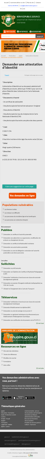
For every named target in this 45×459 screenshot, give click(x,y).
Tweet (6, 75)
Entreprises (23, 31)
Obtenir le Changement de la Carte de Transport (18, 289)
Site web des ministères (10, 351)
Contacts (38, 2)
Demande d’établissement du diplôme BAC (17, 307)
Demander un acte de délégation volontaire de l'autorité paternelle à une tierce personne (21, 252)
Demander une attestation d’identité (11, 57)
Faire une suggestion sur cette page (19, 186)
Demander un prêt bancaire (12, 268)
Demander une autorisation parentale (15, 247)
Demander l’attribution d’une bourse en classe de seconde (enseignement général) (21, 278)
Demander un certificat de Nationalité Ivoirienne (18, 243)
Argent (3, 420)
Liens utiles (6, 365)
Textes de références (10, 354)
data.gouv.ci (26, 444)
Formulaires (7, 361)
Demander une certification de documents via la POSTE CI (21, 320)
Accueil (6, 2)
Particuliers (10, 31)
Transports (4, 422)
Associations (36, 31)
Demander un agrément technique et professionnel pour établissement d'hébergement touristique (21, 316)
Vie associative (29, 420)
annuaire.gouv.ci (10, 440)
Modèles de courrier (9, 358)
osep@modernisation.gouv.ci (28, 5)
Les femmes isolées (11, 209)
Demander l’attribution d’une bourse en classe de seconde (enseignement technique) (21, 303)
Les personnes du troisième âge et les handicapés (20, 216)
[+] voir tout (40, 323)
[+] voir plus (40, 368)
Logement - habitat (6, 424)
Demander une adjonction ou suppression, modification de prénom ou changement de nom (22, 239)
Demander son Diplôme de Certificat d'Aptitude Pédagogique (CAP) (23, 273)
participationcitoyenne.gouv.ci (29, 440)
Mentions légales (18, 453)
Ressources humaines (31, 418)
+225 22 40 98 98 (13, 5)
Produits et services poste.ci (33, 422)
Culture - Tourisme (30, 424)
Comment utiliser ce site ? (17, 2)
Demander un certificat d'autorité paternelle (17, 234)
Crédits (9, 453)
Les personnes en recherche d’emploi (16, 220)
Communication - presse (32, 411)
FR (21, 9)
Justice (3, 417)
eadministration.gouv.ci (20, 437)
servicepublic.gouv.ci (11, 444)
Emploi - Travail (5, 418)
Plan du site (30, 2)
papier (20, 56)
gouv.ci (7, 437)
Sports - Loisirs (5, 426)
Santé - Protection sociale (8, 415)
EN (24, 9)
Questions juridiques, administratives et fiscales (32, 416)
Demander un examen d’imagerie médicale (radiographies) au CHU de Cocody (22, 284)
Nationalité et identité (32, 56)
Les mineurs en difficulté (12, 213)
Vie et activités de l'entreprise (33, 413)
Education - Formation (7, 413)
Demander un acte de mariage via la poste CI (17, 311)
